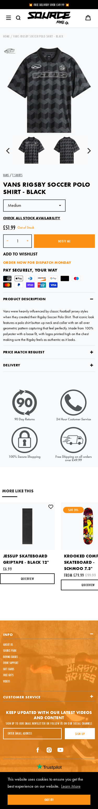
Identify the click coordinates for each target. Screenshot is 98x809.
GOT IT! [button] (49, 799)
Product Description (24, 299)
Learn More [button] (70, 786)
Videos (6, 681)
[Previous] (9, 151)
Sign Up (80, 733)
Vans (6, 175)
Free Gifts (8, 675)
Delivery (11, 365)
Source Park (9, 650)
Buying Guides (10, 657)
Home (6, 36)
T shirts (17, 175)
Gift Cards (8, 669)
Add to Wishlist (20, 254)
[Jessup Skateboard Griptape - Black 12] (27, 526)
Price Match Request (23, 352)
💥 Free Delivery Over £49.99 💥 (49, 5)
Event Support (10, 663)
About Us (8, 644)
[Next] (89, 151)
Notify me (64, 241)
